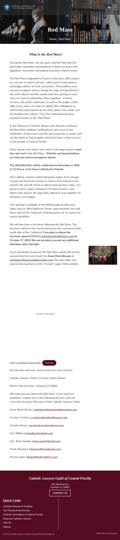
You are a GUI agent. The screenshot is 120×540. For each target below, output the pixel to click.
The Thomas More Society (16, 510)
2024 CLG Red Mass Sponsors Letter (25, 363)
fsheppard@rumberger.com (45, 449)
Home (52, 39)
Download (49, 363)
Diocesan (113, 533)
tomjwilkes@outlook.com (39, 433)
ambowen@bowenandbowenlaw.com (31, 260)
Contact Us (60, 493)
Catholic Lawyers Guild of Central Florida (27, 534)
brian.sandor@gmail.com (46, 441)
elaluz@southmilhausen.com (57, 236)
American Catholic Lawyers (17, 518)
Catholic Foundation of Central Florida (23, 514)
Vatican (7, 527)
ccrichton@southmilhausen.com (49, 417)
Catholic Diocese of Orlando (17, 506)
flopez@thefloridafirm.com (42, 457)
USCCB (7, 523)
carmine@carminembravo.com (46, 425)
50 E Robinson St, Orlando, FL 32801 (60, 485)
